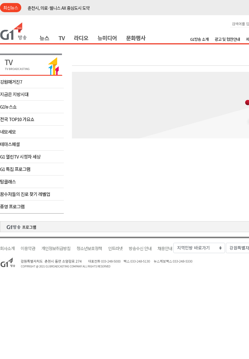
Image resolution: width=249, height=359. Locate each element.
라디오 (81, 38)
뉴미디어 (107, 38)
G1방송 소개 (199, 39)
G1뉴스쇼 (8, 106)
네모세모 (8, 131)
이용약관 (28, 248)
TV (61, 38)
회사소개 (7, 248)
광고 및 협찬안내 (227, 39)
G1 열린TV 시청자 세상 (20, 156)
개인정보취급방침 (55, 248)
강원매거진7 (11, 81)
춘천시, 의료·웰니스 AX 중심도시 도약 (59, 8)
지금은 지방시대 (14, 94)
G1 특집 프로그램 (15, 169)
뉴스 (44, 38)
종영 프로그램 (12, 206)
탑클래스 (8, 181)
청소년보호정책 (89, 248)
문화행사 (135, 38)
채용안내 (165, 248)
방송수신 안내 (140, 248)
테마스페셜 (10, 144)
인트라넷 (115, 248)
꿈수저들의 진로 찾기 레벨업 (25, 194)
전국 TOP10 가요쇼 (17, 119)
